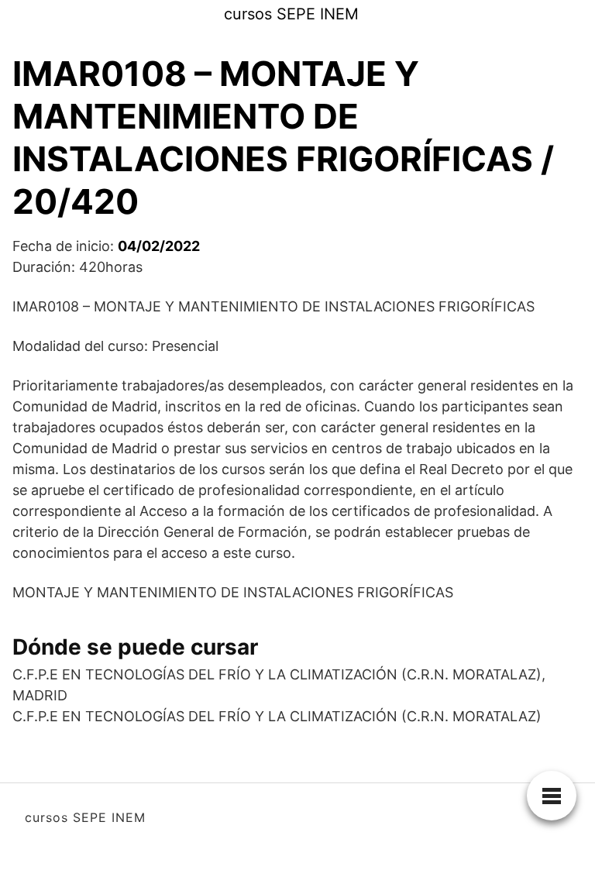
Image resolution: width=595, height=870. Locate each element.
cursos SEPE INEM (291, 14)
